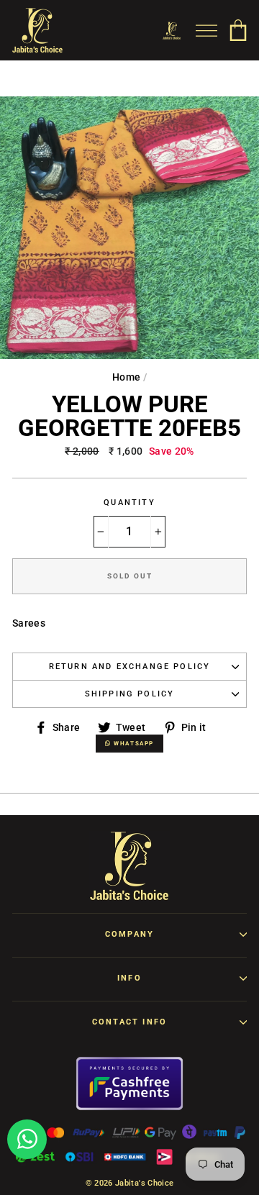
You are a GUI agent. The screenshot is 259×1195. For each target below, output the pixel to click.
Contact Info (129, 1022)
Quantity (129, 502)
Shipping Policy (130, 694)
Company (129, 934)
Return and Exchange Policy (130, 666)
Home (126, 377)
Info (129, 978)
